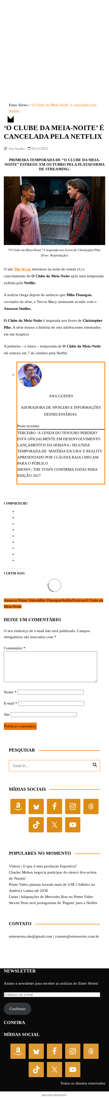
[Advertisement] (54, 41)
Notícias (78, 600)
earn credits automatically (54, 1094)
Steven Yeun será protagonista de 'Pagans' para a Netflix (53, 903)
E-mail (10, 703)
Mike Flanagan (49, 600)
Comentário (14, 648)
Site (7, 714)
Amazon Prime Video (21, 600)
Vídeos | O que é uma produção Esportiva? (43, 866)
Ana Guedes (16, 148)
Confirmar (17, 1009)
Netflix (66, 600)
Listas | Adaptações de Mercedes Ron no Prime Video (51, 897)
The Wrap (22, 269)
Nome (10, 692)
